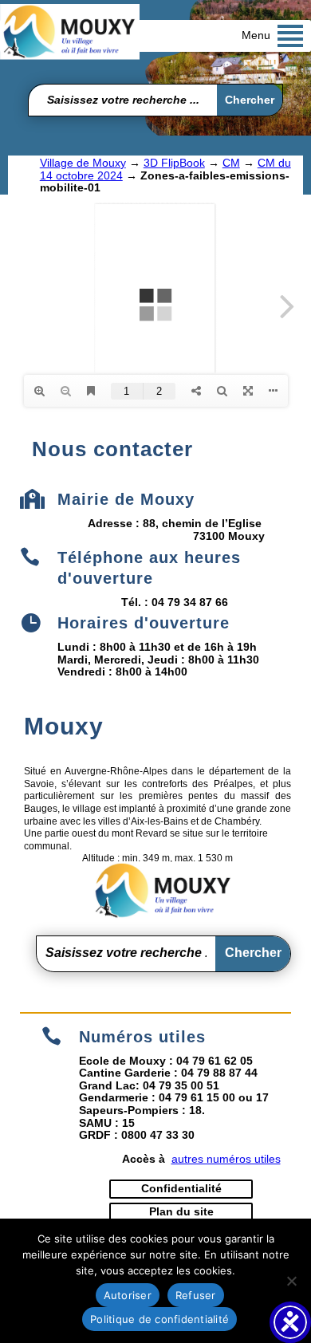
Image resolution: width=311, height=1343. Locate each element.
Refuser (195, 1295)
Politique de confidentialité (159, 1319)
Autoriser (128, 1295)
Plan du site (181, 1211)
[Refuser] (291, 1281)
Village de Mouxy (83, 162)
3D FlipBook (174, 162)
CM (231, 162)
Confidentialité (181, 1188)
